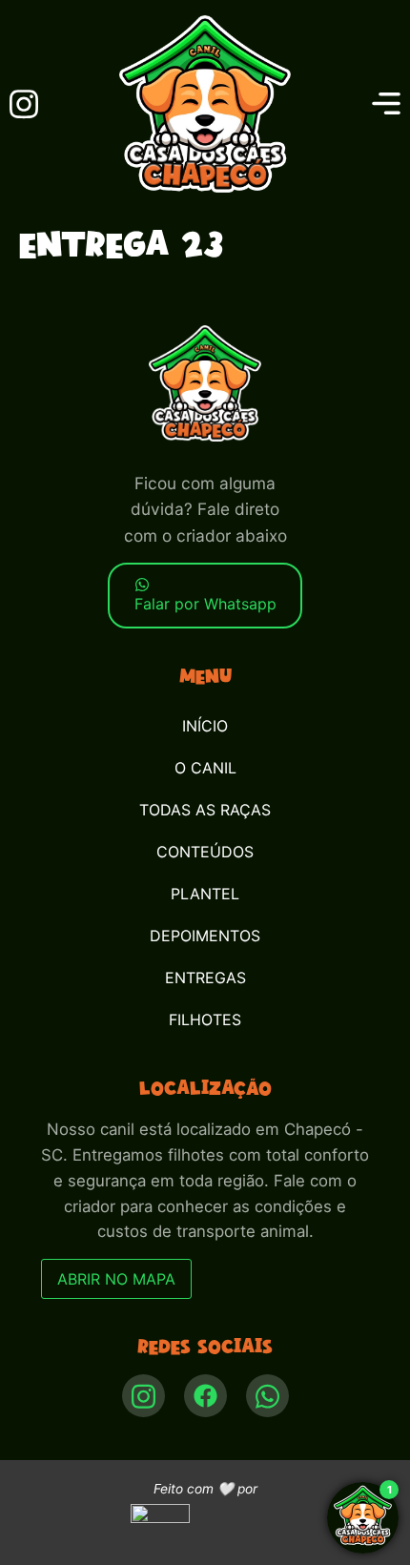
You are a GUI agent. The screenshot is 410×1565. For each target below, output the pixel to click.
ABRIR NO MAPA (116, 1278)
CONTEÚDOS (205, 851)
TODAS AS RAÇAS (205, 809)
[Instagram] (143, 1395)
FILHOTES (205, 1019)
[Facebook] (205, 1395)
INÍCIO (205, 725)
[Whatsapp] (267, 1395)
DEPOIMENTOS (205, 935)
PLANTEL (205, 893)
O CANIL (205, 767)
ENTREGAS (205, 977)
